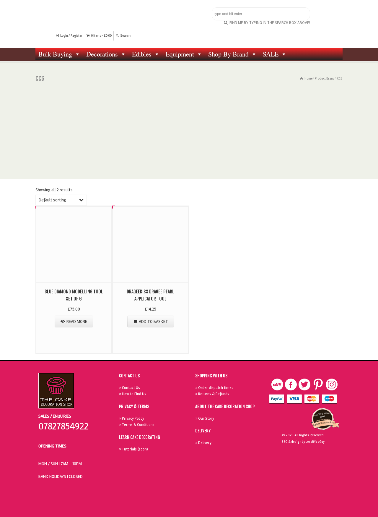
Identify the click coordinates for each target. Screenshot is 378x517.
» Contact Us (129, 387)
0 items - (101, 36)
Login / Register (71, 36)
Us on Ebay (277, 384)
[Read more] (73, 213)
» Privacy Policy (131, 418)
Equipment (180, 54)
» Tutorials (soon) (133, 449)
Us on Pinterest (318, 384)
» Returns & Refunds (212, 394)
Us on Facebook (291, 384)
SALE (270, 54)
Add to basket (153, 321)
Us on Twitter (304, 384)
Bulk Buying (55, 54)
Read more (76, 321)
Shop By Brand (228, 54)
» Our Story (204, 418)
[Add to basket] (150, 213)
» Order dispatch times (214, 387)
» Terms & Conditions (136, 424)
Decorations (102, 54)
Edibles (141, 54)
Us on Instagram (332, 384)
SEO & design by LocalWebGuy (303, 442)
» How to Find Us (132, 394)
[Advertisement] (189, 134)
